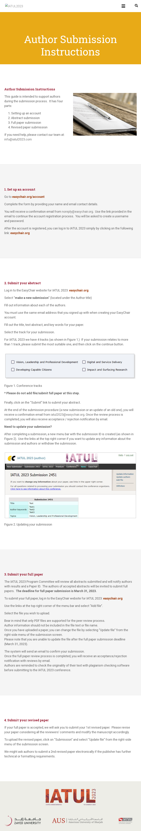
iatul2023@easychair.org (67, 414)
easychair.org (20, 233)
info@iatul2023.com (18, 139)
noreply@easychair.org (77, 211)
